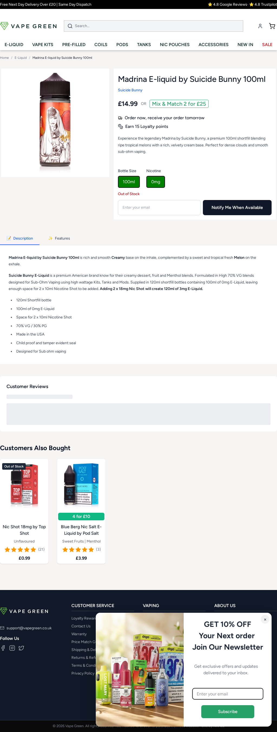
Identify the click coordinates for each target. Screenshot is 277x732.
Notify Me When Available (237, 207)
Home (4, 58)
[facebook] (3, 648)
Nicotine (153, 171)
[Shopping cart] (272, 26)
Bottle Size (127, 171)
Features (59, 238)
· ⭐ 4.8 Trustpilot (262, 4)
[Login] (260, 26)
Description (19, 238)
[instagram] (12, 648)
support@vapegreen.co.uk (29, 628)
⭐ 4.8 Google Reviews (227, 4)
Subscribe (228, 711)
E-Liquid (21, 58)
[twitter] (21, 648)
